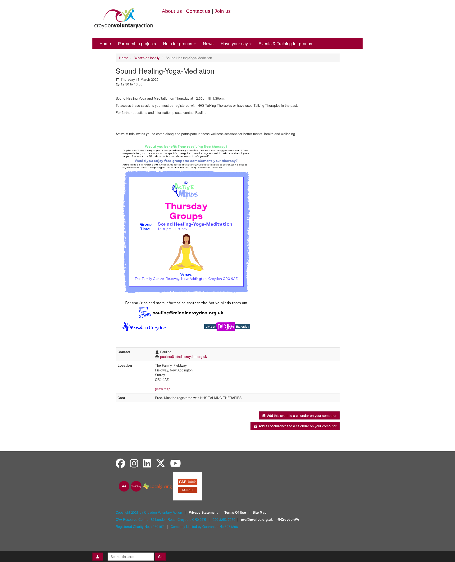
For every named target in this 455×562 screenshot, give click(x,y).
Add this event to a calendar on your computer (301, 415)
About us (172, 11)
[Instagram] (134, 463)
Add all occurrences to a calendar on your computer (297, 426)
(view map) (163, 389)
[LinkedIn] (147, 463)
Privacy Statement (204, 512)
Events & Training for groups (285, 43)
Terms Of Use (235, 512)
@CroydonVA (288, 519)
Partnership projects (137, 43)
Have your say (235, 43)
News (208, 43)
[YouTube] (175, 463)
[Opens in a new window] (187, 485)
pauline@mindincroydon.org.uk (183, 356)
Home (105, 43)
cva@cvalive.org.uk (257, 519)
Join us (222, 11)
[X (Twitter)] (160, 463)
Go (160, 556)
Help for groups (178, 43)
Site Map (260, 512)
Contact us (198, 11)
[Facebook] (120, 463)
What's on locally (146, 57)
